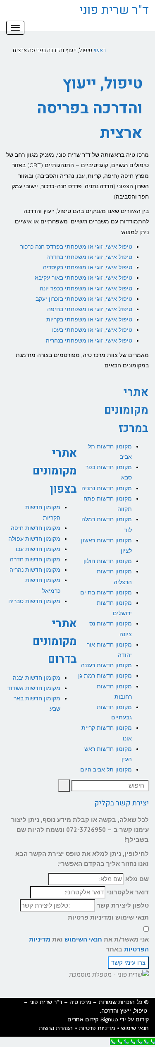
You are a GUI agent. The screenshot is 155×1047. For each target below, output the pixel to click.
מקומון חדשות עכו (38, 549)
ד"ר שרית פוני (114, 10)
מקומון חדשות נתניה (106, 488)
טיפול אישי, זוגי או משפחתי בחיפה (89, 309)
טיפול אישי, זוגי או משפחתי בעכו (92, 329)
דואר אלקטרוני (128, 892)
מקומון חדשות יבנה (36, 677)
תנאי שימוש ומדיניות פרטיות (108, 917)
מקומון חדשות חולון (107, 561)
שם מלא (137, 879)
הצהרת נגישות (56, 1028)
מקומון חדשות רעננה (106, 665)
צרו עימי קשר (128, 962)
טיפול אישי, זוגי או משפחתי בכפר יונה (86, 288)
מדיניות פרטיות (97, 1028)
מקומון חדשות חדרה (35, 559)
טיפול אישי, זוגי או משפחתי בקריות (89, 319)
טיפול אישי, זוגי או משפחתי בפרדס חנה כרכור (76, 246)
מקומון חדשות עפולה (34, 538)
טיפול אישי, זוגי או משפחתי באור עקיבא (83, 277)
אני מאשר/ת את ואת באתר (89, 944)
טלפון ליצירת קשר (123, 905)
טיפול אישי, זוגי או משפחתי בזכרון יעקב (84, 298)
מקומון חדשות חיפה (35, 528)
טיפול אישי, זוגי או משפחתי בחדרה (89, 257)
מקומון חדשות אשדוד (33, 688)
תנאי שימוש (135, 1028)
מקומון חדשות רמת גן (105, 675)
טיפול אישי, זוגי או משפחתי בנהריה (89, 340)
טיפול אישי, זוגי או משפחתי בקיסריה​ (87, 267)
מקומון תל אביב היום (106, 769)
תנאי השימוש (83, 939)
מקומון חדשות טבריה (34, 601)
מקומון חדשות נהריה (35, 569)
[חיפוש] (64, 785)
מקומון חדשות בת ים (106, 592)
